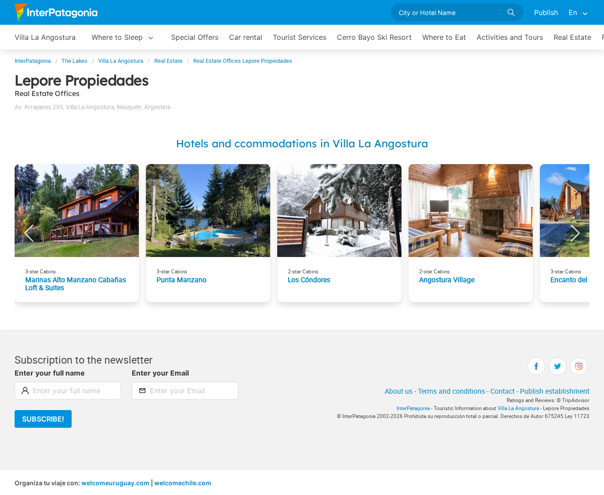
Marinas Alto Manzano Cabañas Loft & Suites (75, 283)
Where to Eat (444, 37)
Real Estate (572, 37)
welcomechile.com (182, 483)
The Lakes (74, 61)
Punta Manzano (181, 279)
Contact (502, 391)
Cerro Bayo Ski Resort (374, 37)
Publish (546, 12)
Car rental (245, 37)
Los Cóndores (309, 279)
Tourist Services (299, 37)
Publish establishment (554, 391)
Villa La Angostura (45, 37)
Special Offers (194, 37)
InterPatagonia (33, 61)
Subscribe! (43, 418)
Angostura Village (446, 279)
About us (399, 391)
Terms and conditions (451, 391)
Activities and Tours (510, 37)
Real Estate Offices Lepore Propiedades (242, 61)
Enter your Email (160, 372)
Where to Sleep (117, 37)
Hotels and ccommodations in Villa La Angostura (302, 143)
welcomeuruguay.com (115, 483)
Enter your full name (50, 372)
